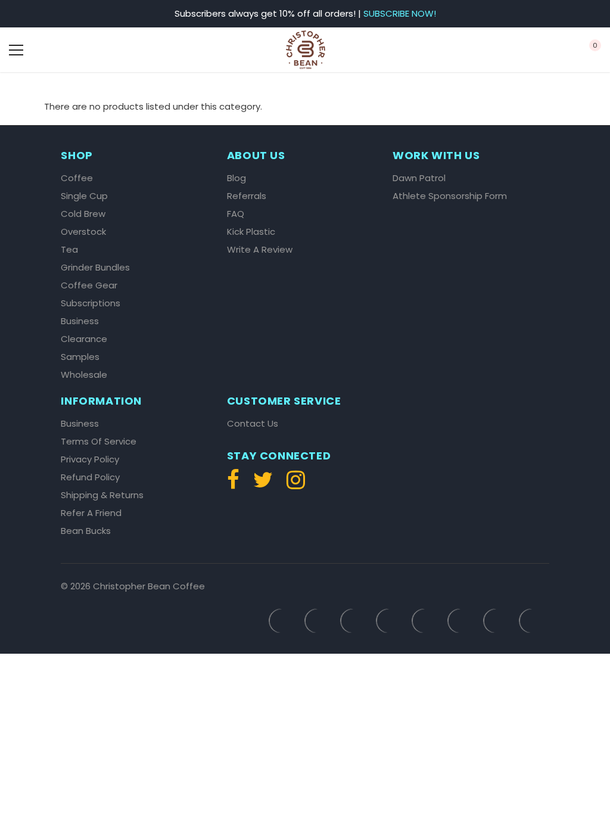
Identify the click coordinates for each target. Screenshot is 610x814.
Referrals (246, 196)
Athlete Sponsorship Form (450, 196)
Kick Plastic (251, 232)
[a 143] (547, 50)
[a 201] (236, 485)
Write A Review (259, 250)
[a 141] (63, 50)
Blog (236, 178)
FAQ (235, 214)
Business (80, 321)
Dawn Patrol (419, 178)
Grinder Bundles (95, 268)
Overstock (83, 232)
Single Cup (84, 196)
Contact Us (252, 424)
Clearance (84, 339)
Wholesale (84, 375)
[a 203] (293, 485)
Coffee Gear (89, 285)
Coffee (77, 178)
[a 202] (263, 485)
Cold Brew (83, 214)
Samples (80, 357)
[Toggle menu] (16, 50)
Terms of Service (98, 442)
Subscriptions (90, 303)
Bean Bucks (86, 531)
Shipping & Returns (102, 495)
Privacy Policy (90, 459)
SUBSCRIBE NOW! (399, 13)
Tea (69, 250)
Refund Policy (90, 477)
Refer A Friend (91, 513)
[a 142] (305, 49)
